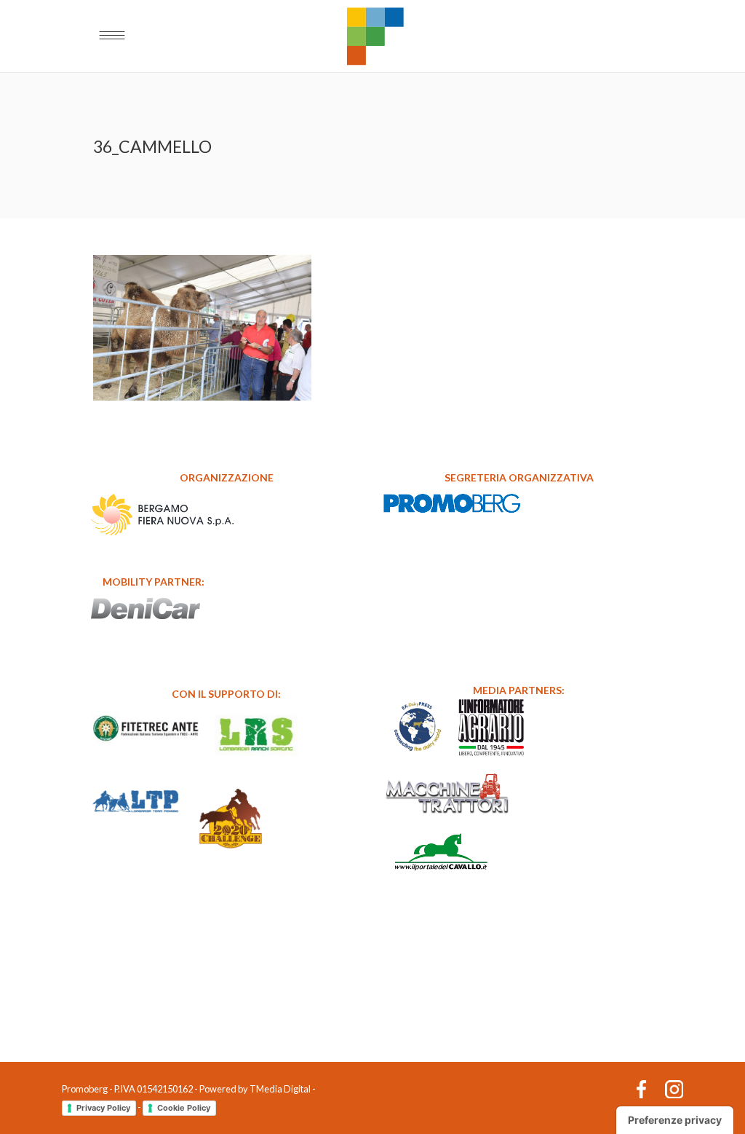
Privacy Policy (103, 1108)
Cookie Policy (183, 1108)
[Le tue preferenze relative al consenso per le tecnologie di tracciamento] (674, 1120)
